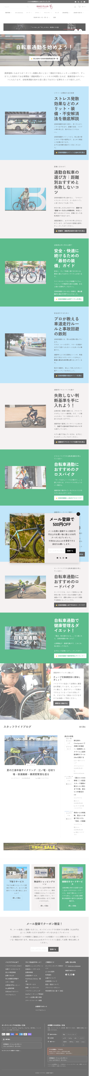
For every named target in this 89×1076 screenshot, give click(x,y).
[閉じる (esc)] (78, 514)
